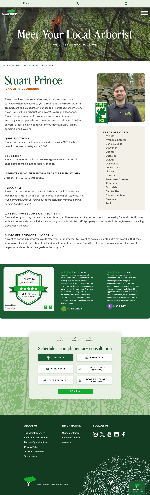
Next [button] (74, 391)
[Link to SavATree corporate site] (10, 13)
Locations (15, 65)
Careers (66, 442)
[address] (90, 338)
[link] (102, 434)
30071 (28, 4)
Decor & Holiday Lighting (96, 380)
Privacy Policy (31, 447)
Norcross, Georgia (30, 65)
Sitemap (66, 484)
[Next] (50, 307)
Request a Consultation (137, 490)
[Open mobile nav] (144, 13)
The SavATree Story (34, 433)
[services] (61, 338)
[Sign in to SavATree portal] (126, 3)
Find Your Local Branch (36, 438)
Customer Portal (71, 433)
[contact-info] (75, 338)
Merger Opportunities (35, 442)
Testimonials (30, 456)
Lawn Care (97, 358)
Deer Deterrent (58, 380)
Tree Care (58, 358)
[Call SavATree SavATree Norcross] (78, 3)
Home (5, 65)
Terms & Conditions (34, 452)
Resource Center (71, 438)
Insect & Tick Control (97, 369)
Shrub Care (58, 369)
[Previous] (45, 307)
